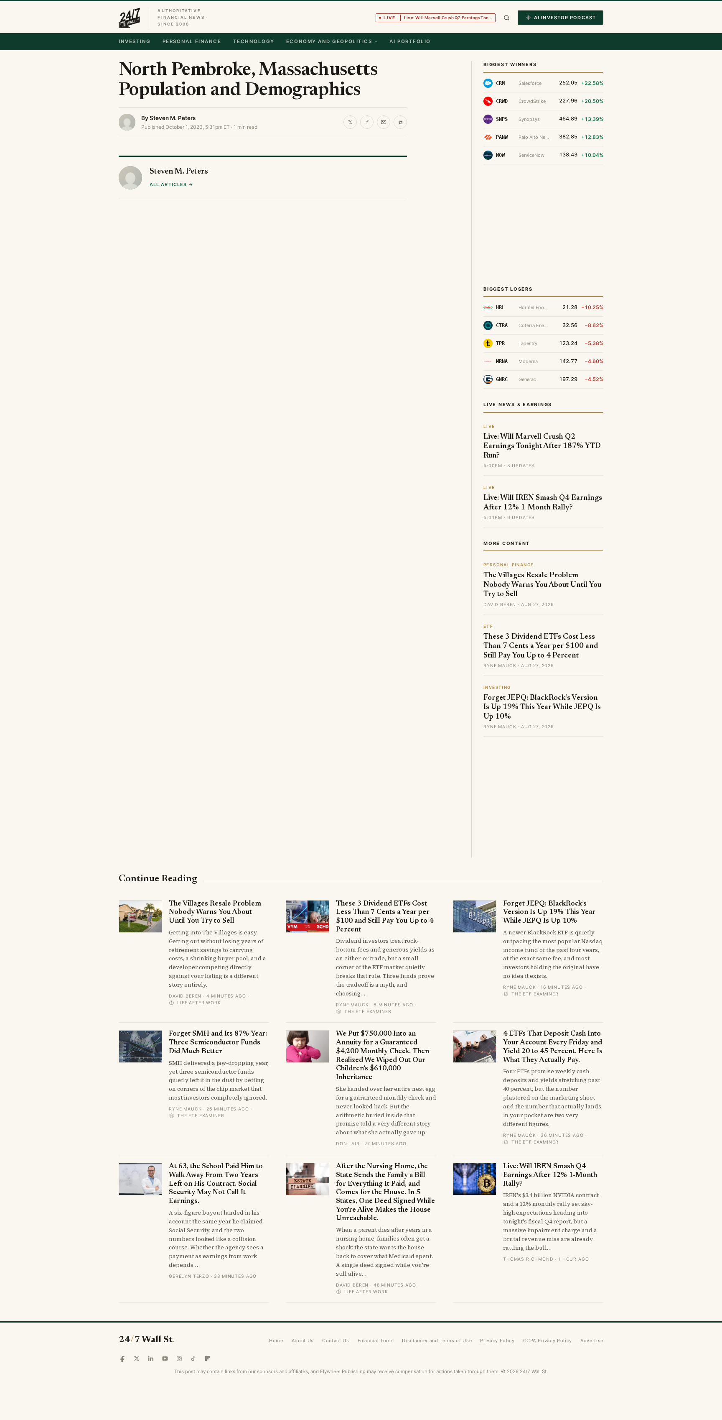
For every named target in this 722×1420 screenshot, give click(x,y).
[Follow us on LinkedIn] (151, 1358)
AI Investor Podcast (565, 17)
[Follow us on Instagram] (179, 1358)
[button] (506, 18)
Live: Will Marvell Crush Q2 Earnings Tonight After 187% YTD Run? (542, 446)
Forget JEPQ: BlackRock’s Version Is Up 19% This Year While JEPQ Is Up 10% (542, 707)
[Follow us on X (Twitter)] (136, 1358)
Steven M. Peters (173, 118)
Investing (135, 41)
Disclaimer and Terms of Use (437, 1340)
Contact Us (335, 1340)
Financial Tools (376, 1340)
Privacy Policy (497, 1340)
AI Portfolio (409, 41)
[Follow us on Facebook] (122, 1358)
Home (276, 1340)
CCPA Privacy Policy (547, 1340)
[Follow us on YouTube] (165, 1358)
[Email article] (383, 122)
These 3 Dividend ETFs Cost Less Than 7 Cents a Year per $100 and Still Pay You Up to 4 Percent (540, 646)
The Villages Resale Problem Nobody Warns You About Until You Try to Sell (542, 585)
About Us (303, 1340)
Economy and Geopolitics (329, 41)
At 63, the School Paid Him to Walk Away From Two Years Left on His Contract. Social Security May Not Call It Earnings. (216, 1184)
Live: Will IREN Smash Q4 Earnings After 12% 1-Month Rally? (550, 1175)
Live (440, 17)
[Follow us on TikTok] (193, 1358)
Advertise (591, 1340)
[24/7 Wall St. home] (129, 17)
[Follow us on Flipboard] (207, 1358)
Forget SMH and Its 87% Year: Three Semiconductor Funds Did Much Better (218, 1043)
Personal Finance (192, 41)
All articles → (171, 184)
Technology (254, 41)
